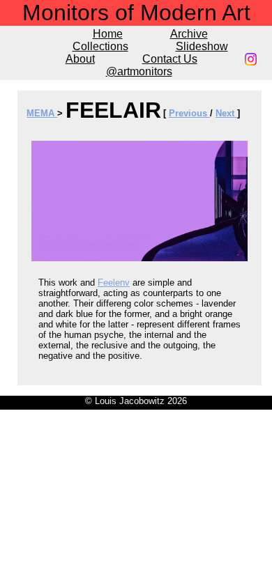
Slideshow (202, 46)
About (80, 59)
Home (108, 34)
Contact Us (169, 59)
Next (226, 113)
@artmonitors (139, 71)
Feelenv (114, 282)
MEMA (42, 113)
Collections (100, 46)
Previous (189, 113)
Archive (189, 34)
